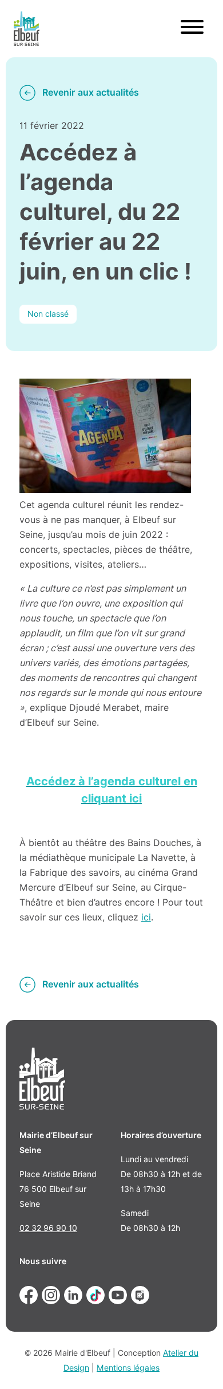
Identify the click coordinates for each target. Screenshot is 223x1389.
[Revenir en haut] (198, 1364)
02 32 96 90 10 (48, 1228)
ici (146, 917)
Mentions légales (128, 1367)
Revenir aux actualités (90, 92)
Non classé (48, 313)
